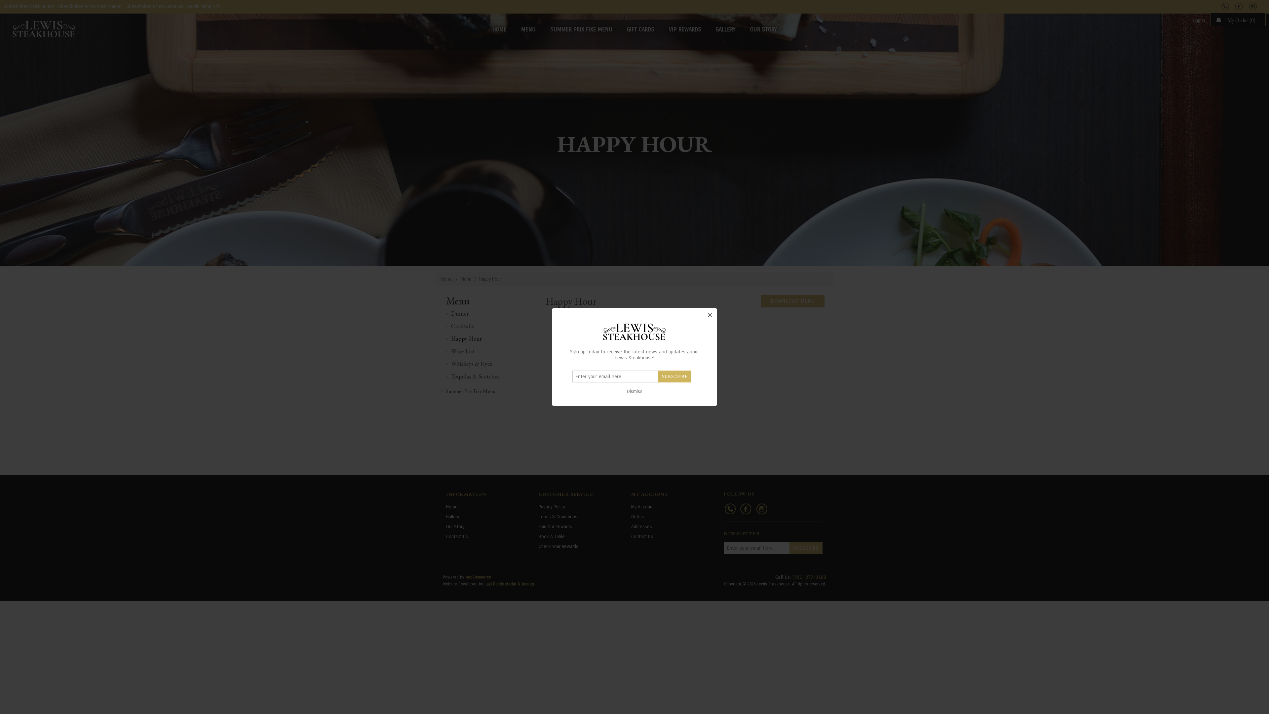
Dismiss (634, 391)
